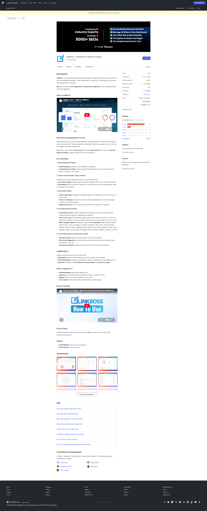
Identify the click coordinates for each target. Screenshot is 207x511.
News (7, 489)
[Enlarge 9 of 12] (115, 390)
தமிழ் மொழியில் (25, 502)
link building (144, 104)
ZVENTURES (72, 59)
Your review (125, 138)
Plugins (47, 492)
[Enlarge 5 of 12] (94, 374)
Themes (48, 489)
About (8, 487)
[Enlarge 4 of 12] (74, 374)
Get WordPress (199, 2)
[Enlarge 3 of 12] (115, 358)
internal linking (146, 101)
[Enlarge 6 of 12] (115, 374)
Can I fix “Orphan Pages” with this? (67, 439)
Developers (88, 492)
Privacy (8, 494)
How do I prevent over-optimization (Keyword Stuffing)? (73, 444)
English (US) (147, 94)
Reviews (68, 66)
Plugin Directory (10, 8)
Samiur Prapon (64, 470)
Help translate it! (114, 12)
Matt (165, 489)
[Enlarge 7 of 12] (74, 390)
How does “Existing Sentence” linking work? (70, 424)
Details (60, 66)
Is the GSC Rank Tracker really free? (67, 414)
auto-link (141, 98)
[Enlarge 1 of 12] (74, 358)
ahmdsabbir (93, 466)
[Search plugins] (23, 18)
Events (126, 489)
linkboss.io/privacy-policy (64, 335)
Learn (86, 487)
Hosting (8, 492)
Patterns (48, 494)
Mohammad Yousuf (66, 466)
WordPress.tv (89, 494)
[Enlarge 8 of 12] (94, 390)
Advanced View (127, 109)
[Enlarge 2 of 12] (94, 358)
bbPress (166, 492)
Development (89, 66)
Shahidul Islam (94, 462)
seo (149, 104)
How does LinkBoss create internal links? (69, 408)
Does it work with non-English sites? (67, 429)
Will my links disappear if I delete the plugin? (70, 419)
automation (147, 98)
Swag (126, 494)
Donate (126, 492)
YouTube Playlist (74, 347)
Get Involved (127, 487)
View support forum (128, 152)
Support (148, 66)
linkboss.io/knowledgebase (78, 345)
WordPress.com (168, 487)
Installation (78, 66)
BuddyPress (167, 494)
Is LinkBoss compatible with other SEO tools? (70, 434)
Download (146, 58)
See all (148, 138)
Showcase (48, 487)
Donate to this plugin (128, 168)
